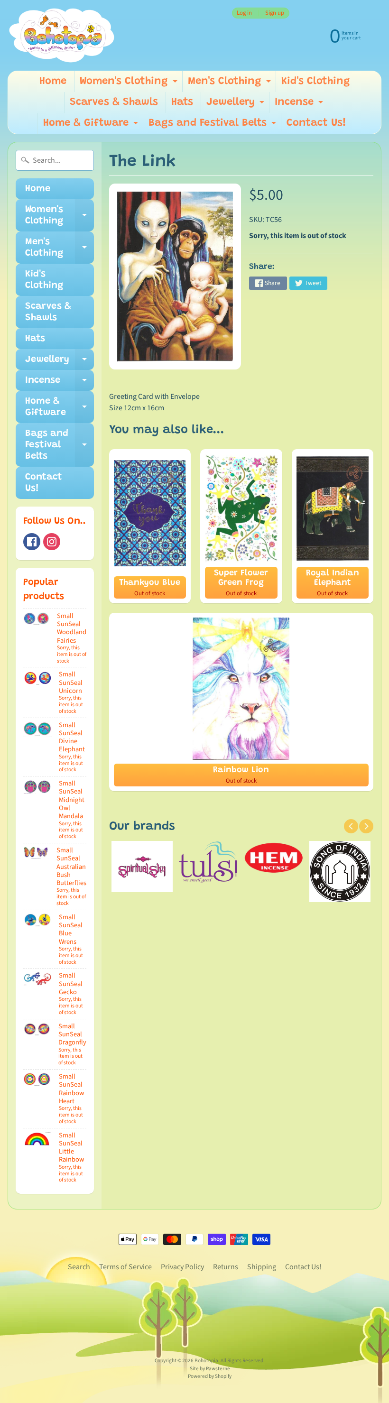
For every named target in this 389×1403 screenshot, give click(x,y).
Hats (182, 102)
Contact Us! (316, 123)
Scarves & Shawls (114, 102)
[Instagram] (51, 541)
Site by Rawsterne (210, 1368)
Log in (244, 13)
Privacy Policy (182, 1267)
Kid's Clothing (315, 81)
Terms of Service (125, 1267)
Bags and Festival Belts (213, 126)
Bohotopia (206, 1360)
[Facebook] (31, 541)
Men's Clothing (230, 84)
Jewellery (236, 105)
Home (52, 81)
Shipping (261, 1267)
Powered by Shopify (210, 1376)
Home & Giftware (91, 126)
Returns (225, 1267)
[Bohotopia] (62, 35)
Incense (300, 105)
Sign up (274, 13)
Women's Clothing (130, 84)
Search (79, 1267)
